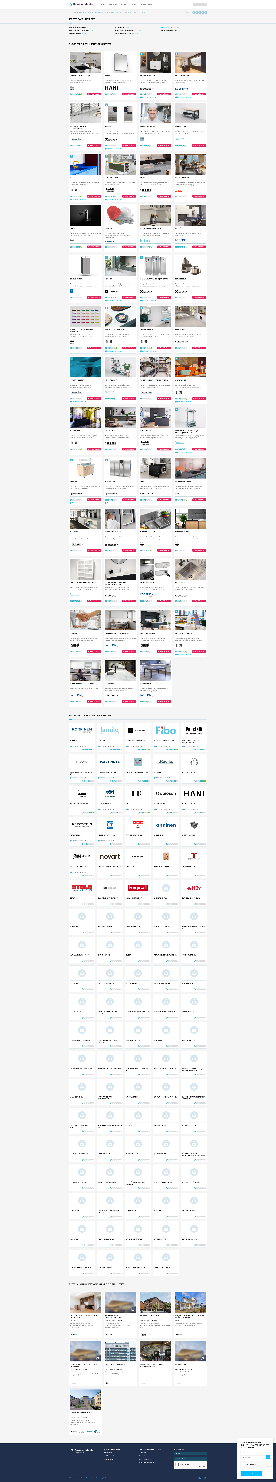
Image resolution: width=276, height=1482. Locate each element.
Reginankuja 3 (181, 1364)
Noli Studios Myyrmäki (115, 1364)
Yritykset (124, 4)
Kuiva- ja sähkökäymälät (171, 30)
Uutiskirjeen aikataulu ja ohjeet (114, 1456)
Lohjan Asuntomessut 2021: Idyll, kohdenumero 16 (190, 1317)
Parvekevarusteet (78, 34)
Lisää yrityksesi (146, 4)
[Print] (205, 12)
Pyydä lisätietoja (95, 94)
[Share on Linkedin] (196, 12)
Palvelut (134, 4)
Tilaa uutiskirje (109, 1459)
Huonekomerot (122, 27)
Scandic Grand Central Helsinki (83, 1413)
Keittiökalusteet (170, 27)
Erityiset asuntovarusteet (79, 27)
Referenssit (113, 4)
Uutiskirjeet (143, 1453)
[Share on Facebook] (193, 12)
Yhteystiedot (108, 1453)
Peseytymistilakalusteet (127, 34)
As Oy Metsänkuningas (150, 1316)
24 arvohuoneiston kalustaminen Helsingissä (85, 1317)
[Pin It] (199, 12)
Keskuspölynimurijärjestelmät (81, 30)
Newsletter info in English (147, 1462)
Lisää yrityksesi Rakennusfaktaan (150, 1449)
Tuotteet (102, 4)
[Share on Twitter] (202, 12)
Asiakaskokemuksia (145, 1456)
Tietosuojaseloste (145, 1459)
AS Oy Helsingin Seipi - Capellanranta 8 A (114, 1317)
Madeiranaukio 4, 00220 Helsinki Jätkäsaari (84, 1365)
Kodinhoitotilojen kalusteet (128, 30)
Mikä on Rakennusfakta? (112, 1449)
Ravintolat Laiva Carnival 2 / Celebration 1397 (152, 1365)
